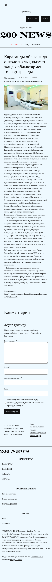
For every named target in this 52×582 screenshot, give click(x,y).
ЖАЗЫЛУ (32, 18)
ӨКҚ (26, 45)
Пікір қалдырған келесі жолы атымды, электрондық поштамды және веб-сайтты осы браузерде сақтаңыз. (25, 403)
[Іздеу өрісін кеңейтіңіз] (6, 5)
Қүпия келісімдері (9, 499)
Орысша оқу (26, 12)
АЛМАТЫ (6, 474)
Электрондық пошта (13, 378)
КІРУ (45, 18)
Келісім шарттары (9, 494)
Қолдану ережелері (9, 504)
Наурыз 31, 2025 (26, 28)
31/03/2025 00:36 (22, 78)
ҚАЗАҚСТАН (16, 45)
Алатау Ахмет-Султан (12, 81)
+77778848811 (37, 557)
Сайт (6, 389)
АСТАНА (6, 479)
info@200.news (16, 560)
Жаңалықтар (37, 81)
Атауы (7, 367)
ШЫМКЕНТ (36, 45)
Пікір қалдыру (10, 341)
